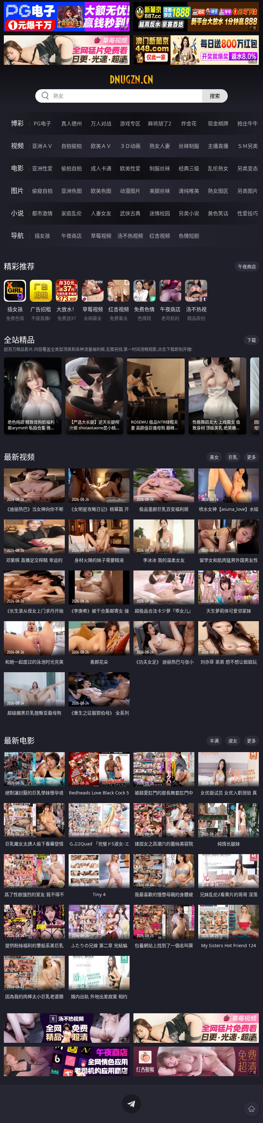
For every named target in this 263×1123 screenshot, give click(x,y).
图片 (17, 190)
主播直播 (218, 146)
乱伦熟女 (218, 168)
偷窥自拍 (42, 190)
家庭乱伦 (71, 213)
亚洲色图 (71, 190)
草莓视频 (101, 235)
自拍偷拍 (71, 146)
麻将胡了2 (159, 123)
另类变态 (247, 168)
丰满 (214, 741)
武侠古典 (130, 213)
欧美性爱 (130, 168)
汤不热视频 (130, 235)
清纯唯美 (189, 190)
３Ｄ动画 (130, 146)
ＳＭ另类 (247, 146)
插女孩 (42, 235)
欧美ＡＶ (101, 146)
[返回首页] (251, 1109)
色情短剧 (189, 235)
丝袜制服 (189, 146)
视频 (17, 145)
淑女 (232, 741)
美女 (214, 457)
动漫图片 (130, 190)
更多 (251, 457)
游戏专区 (130, 123)
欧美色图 (101, 190)
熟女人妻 (159, 146)
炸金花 (189, 123)
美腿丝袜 (159, 190)
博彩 (17, 123)
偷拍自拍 (71, 168)
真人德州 (71, 123)
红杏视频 (159, 235)
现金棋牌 (218, 123)
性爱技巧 (247, 213)
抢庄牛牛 (247, 123)
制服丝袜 (159, 168)
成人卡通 (101, 168)
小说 (17, 213)
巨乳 (232, 457)
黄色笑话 (218, 213)
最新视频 (19, 456)
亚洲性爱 (42, 168)
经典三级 (189, 168)
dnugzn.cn (131, 79)
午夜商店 (71, 235)
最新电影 (19, 740)
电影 (17, 168)
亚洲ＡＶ (42, 146)
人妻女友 (101, 213)
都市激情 (42, 213)
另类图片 (247, 190)
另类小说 (189, 213)
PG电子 (42, 123)
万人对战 (101, 123)
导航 (17, 235)
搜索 (215, 95)
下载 (251, 340)
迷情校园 (159, 213)
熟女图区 (218, 190)
